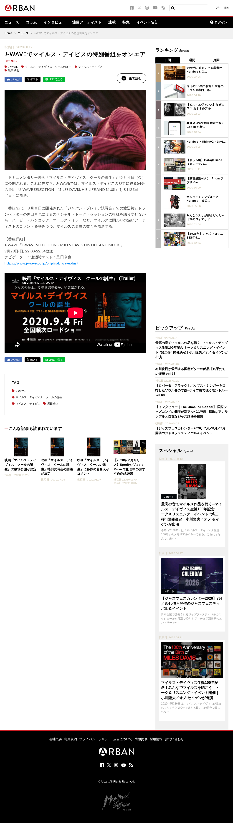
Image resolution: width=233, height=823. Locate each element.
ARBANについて (187, 22)
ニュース (12, 22)
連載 (112, 22)
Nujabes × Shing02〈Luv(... (206, 141)
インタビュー (55, 22)
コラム (31, 22)
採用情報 (156, 739)
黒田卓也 (13, 70)
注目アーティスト (86, 22)
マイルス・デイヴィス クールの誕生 (48, 66)
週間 (192, 60)
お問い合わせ (174, 739)
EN (226, 7)
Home (8, 33)
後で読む (135, 78)
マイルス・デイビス (90, 66)
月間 (216, 60)
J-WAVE (13, 66)
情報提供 (141, 739)
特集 (126, 22)
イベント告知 (147, 22)
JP (218, 7)
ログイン (221, 22)
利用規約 (70, 739)
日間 (168, 60)
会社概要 (55, 739)
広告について (122, 739)
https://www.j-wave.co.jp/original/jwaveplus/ (41, 263)
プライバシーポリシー (95, 739)
